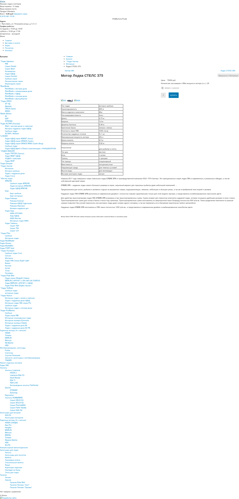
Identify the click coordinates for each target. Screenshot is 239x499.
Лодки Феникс (5, 243)
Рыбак (7, 350)
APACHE (8, 181)
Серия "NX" (14, 225)
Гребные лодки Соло (13, 253)
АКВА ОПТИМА (16, 213)
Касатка (8, 265)
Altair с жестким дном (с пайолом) (19, 126)
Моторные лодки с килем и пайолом (20, 298)
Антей (7, 268)
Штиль (2, 1)
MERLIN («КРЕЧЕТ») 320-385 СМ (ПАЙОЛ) (22, 280)
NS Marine (9, 343)
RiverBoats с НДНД (12, 93)
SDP (6, 118)
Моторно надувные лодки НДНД (18, 128)
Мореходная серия (13, 83)
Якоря (7, 465)
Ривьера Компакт (17, 200)
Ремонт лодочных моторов (11, 362)
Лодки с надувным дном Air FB (17, 328)
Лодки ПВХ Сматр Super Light (17, 260)
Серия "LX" (14, 230)
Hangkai (8, 427)
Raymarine (9, 395)
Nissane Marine (11, 440)
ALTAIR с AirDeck (12, 133)
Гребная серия (11, 78)
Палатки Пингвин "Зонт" (19, 485)
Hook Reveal (15, 377)
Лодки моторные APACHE (20, 186)
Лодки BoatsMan (6, 245)
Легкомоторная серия (14, 81)
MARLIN (8, 338)
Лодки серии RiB (11, 315)
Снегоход (9, 352)
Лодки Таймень (11, 223)
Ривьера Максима (17, 205)
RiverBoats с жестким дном (16, 88)
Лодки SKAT (10, 161)
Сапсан (8, 255)
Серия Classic (10, 66)
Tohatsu (8, 335)
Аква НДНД (14, 215)
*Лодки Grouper (6, 163)
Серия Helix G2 (16, 410)
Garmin (8, 387)
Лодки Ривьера (11, 198)
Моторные (70, 64)
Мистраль (9, 258)
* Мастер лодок (6, 178)
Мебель (8, 457)
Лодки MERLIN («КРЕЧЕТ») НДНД (18, 283)
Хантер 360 (69, 70)
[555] (64, 100)
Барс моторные (16, 195)
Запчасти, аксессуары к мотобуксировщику (22, 357)
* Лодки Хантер (72, 61)
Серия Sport (10, 68)
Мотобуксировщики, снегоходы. (13, 347)
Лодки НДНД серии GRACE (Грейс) (19, 141)
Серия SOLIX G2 (17, 402)
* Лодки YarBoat (6, 288)
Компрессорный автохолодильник (14, 447)
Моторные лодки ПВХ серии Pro (18, 303)
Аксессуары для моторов (10, 412)
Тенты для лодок (12, 472)
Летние (8, 477)
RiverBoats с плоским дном (16, 96)
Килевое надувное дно (19, 208)
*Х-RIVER (4, 136)
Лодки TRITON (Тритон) (14, 153)
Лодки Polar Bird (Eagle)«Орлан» (18, 285)
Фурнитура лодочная (13, 467)
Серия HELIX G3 (17, 400)
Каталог (69, 59)
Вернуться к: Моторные (228, 75)
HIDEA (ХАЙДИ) (11, 422)
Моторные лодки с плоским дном (18, 308)
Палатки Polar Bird (17, 482)
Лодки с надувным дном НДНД (17, 300)
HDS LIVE (14, 382)
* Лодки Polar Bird (7, 275)
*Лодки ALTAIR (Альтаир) (10, 123)
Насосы (8, 452)
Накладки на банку (12, 470)
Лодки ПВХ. (4, 365)
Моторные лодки (12, 238)
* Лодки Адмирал (7, 61)
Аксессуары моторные (14, 417)
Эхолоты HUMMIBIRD (14, 397)
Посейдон (9, 273)
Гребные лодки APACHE (20, 183)
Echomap (13, 392)
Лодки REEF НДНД (12, 156)
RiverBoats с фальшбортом (16, 98)
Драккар (8, 106)
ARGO (7, 111)
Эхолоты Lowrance (12, 370)
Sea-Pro (8, 425)
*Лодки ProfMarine (7, 310)
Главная (69, 56)
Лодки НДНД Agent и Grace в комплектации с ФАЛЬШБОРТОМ (30, 148)
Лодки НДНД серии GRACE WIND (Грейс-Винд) (24, 143)
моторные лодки (11, 293)
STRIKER (13, 390)
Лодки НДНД (10, 73)
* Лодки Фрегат (6, 295)
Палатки (3, 475)
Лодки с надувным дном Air (16, 325)
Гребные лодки (11, 131)
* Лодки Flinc (5, 233)
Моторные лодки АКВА (19, 220)
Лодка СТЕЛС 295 (228, 70)
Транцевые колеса (12, 460)
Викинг (7, 263)
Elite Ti (12, 380)
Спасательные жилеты (14, 462)
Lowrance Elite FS (17, 375)
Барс (7, 191)
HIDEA (7, 333)
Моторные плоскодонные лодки (18, 318)
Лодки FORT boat (7, 248)
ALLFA (7, 445)
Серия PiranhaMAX (18, 405)
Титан (7, 270)
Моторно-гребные (12, 171)
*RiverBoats (4, 86)
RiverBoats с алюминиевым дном (18, 91)
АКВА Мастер (15, 218)
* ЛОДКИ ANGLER (7, 151)
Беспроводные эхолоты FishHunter (24, 385)
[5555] (77, 100)
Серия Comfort (11, 76)
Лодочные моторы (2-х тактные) (13, 420)
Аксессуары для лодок (9, 450)
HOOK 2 (13, 372)
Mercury (8, 340)
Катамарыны (10, 71)
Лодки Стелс (10, 176)
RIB (6, 63)
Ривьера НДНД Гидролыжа (21, 203)
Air (6, 116)
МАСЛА (8, 415)
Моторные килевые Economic (17, 320)
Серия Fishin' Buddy (18, 407)
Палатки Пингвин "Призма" (21, 487)
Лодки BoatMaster (7, 240)
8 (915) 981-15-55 (7, 16)
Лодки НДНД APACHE (18, 188)
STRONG (8, 121)
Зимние (8, 480)
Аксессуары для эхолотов (15, 455)
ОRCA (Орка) (10, 108)
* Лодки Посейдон (7, 250)
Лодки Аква (9, 210)
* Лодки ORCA (5, 101)
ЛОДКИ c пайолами (13, 158)
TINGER (8, 360)
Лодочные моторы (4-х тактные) (13, 330)
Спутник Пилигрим (12, 355)
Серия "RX (14, 228)
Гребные (8, 235)
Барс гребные (15, 193)
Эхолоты (3, 367)
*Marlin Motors (5, 113)
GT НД (7, 103)
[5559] (70, 101)
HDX (6, 345)
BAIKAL (8, 435)
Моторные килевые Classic (16, 323)
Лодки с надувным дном (15, 173)
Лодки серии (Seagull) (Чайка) (17, 278)
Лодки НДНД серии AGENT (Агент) (19, 138)
